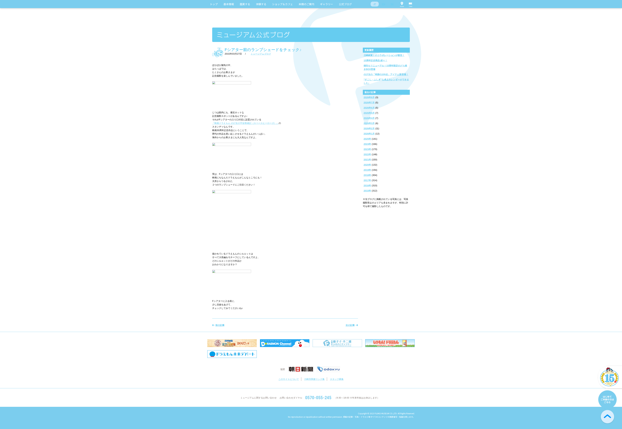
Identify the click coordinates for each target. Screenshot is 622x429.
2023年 (367, 149)
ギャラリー (326, 4)
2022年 (367, 154)
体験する (261, 4)
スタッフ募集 (337, 379)
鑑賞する (245, 4)
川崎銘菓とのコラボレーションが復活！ (384, 55)
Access (402, 4)
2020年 (367, 164)
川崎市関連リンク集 (314, 379)
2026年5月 (369, 113)
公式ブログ (345, 4)
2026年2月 (369, 128)
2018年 (367, 175)
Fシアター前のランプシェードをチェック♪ (263, 49)
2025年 (367, 139)
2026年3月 (369, 123)
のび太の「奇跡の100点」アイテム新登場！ (386, 74)
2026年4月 (369, 118)
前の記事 (220, 325)
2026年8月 (369, 97)
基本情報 (229, 4)
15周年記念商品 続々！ (375, 60)
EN (383, 4)
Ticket (411, 4)
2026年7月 (369, 102)
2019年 (367, 170)
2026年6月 (369, 107)
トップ (214, 4)
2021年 (367, 159)
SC (392, 4)
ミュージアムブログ (261, 53)
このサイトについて (288, 379)
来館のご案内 (306, 4)
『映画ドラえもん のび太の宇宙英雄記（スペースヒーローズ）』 (245, 123)
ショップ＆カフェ (282, 4)
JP (374, 4)
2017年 (367, 180)
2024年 (367, 144)
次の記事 (350, 325)
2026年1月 (369, 133)
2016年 (367, 185)
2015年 (367, 190)
